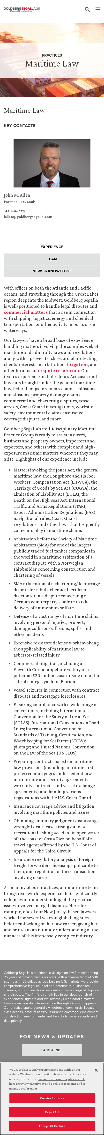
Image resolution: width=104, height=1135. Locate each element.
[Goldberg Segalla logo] (22, 10)
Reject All (52, 1112)
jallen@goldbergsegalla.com (28, 217)
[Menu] (95, 9)
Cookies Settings (52, 1098)
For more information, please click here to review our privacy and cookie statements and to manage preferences (47, 1083)
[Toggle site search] (87, 9)
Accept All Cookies (52, 1126)
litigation (77, 364)
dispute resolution (58, 370)
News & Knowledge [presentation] (52, 271)
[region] (52, 1098)
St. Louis (28, 202)
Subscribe (52, 1050)
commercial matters (26, 312)
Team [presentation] (52, 259)
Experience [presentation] (52, 247)
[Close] (96, 1070)
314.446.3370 (15, 211)
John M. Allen (17, 195)
